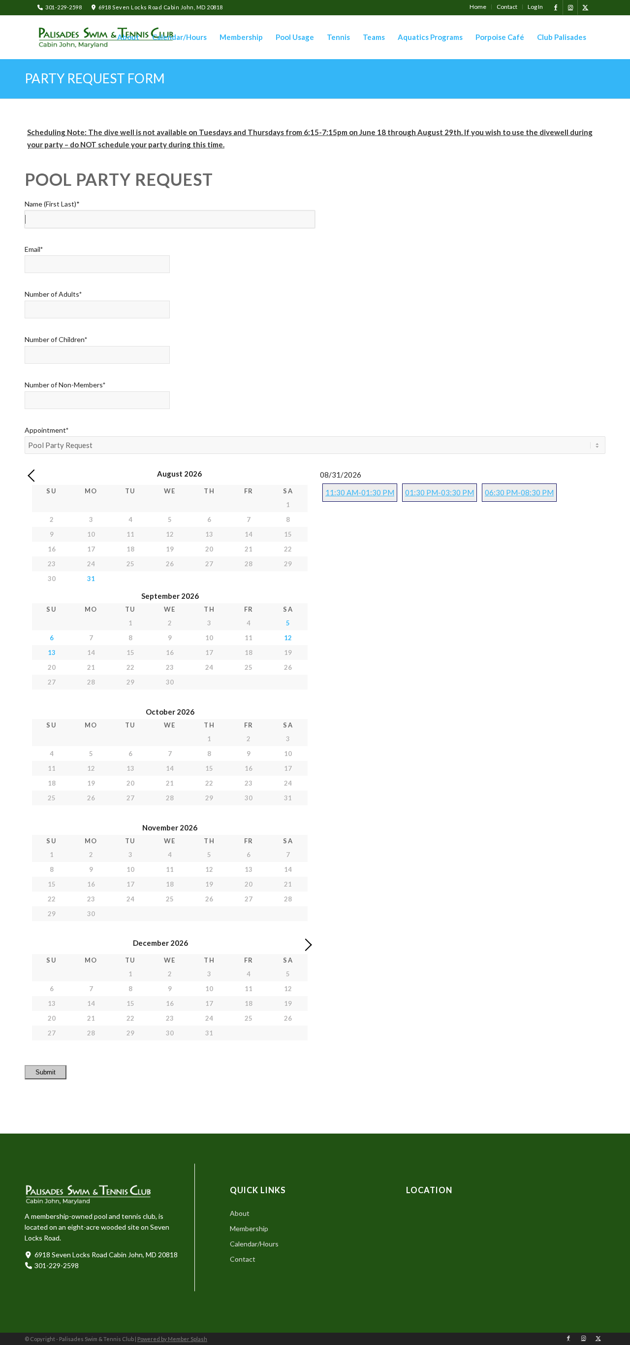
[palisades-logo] (106, 38)
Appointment (46, 430)
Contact (242, 1259)
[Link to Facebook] (555, 7)
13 (52, 652)
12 (288, 638)
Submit (45, 1072)
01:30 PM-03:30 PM (439, 492)
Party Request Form (95, 78)
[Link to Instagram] (570, 7)
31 (91, 579)
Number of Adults (53, 294)
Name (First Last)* (52, 204)
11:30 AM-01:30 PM (359, 492)
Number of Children (56, 339)
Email (34, 249)
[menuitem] (478, 6)
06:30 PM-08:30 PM (519, 492)
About (240, 1213)
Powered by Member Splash (172, 1339)
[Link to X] (585, 7)
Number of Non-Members (65, 384)
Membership (249, 1228)
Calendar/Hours (254, 1244)
